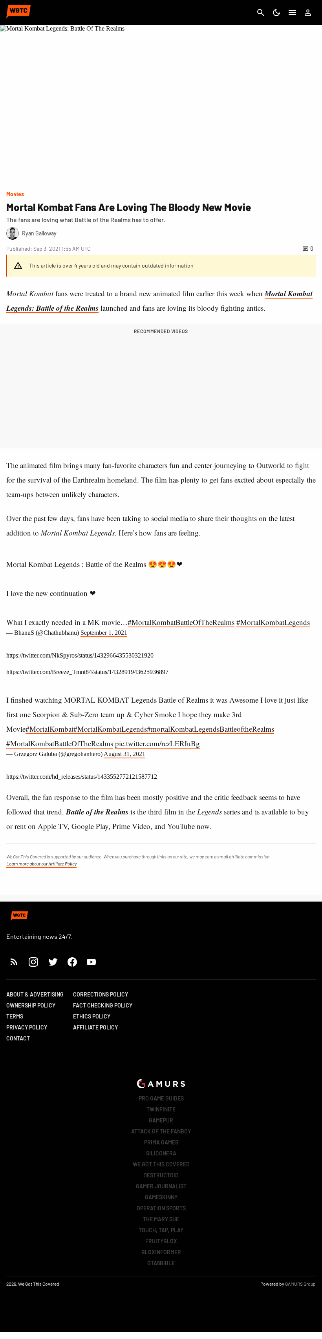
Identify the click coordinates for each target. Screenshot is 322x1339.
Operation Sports (161, 1208)
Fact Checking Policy (102, 1005)
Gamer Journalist (161, 1186)
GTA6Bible (161, 1263)
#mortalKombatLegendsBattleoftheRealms (210, 729)
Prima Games (161, 1142)
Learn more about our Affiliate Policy (41, 863)
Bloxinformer (161, 1252)
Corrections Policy (100, 994)
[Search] (261, 12)
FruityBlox (161, 1241)
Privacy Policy (26, 1027)
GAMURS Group (300, 1283)
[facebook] (72, 962)
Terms (14, 1016)
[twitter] (52, 962)
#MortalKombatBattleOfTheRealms (181, 622)
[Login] (308, 12)
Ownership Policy (30, 1005)
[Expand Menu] (292, 12)
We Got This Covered (161, 1164)
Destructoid (161, 1175)
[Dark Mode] (276, 12)
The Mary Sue (161, 1219)
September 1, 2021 (103, 632)
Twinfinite (161, 1109)
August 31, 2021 (124, 754)
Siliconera (161, 1153)
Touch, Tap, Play (161, 1230)
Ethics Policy (91, 1016)
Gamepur (161, 1120)
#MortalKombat (49, 729)
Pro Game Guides (161, 1098)
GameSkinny (161, 1197)
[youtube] (91, 962)
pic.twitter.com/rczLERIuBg (157, 743)
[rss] (14, 962)
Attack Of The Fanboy (161, 1131)
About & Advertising (35, 994)
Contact (18, 1038)
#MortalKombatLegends (273, 622)
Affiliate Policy (95, 1027)
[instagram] (33, 962)
